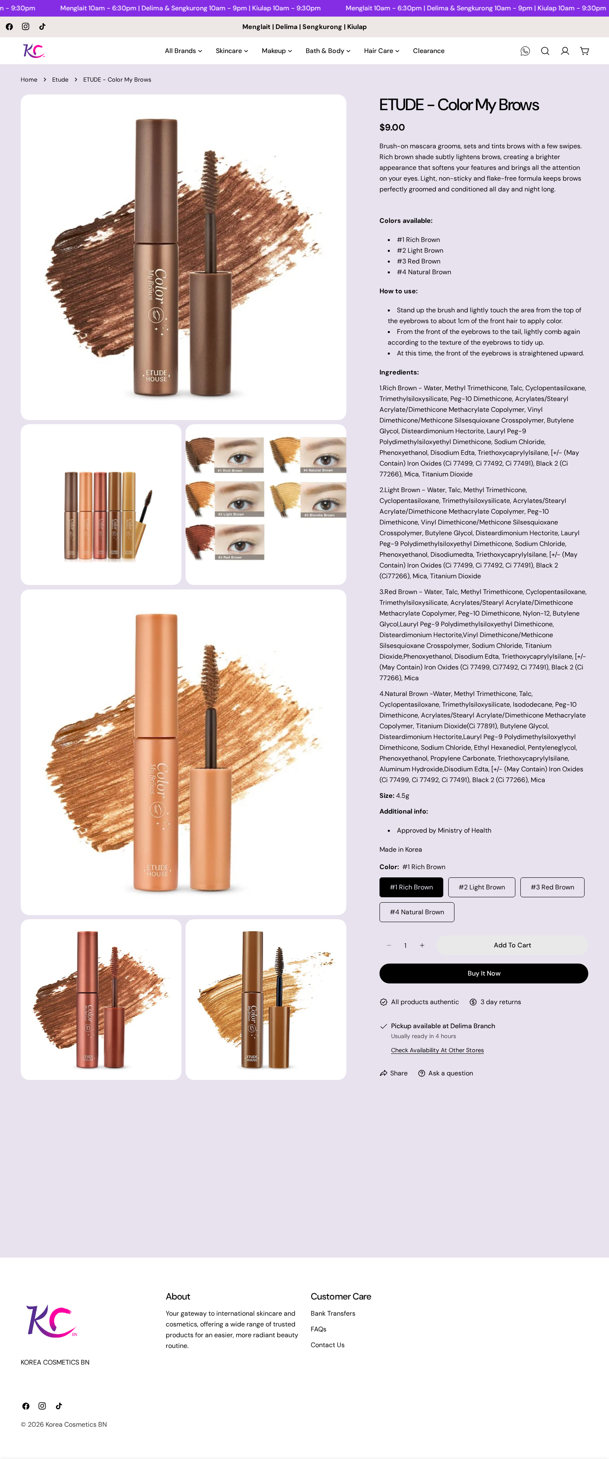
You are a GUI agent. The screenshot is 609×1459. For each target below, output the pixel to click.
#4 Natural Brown (417, 912)
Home (29, 79)
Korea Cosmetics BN (76, 1424)
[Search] (545, 51)
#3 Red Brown (552, 887)
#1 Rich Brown (411, 887)
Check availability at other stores (437, 1050)
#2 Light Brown (482, 887)
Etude (60, 79)
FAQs (318, 1329)
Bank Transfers (333, 1313)
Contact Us (328, 1345)
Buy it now (484, 973)
